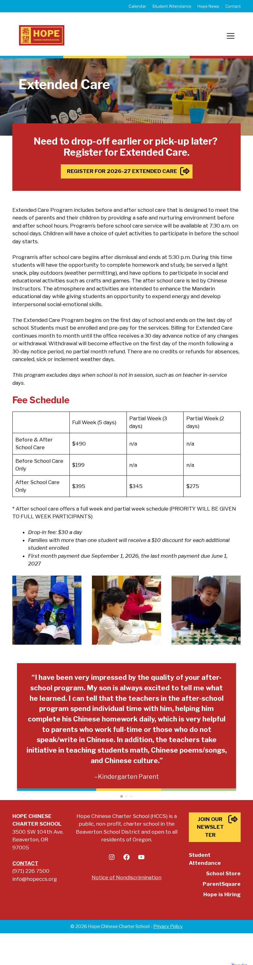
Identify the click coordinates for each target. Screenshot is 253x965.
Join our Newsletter (210, 827)
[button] (121, 796)
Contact (233, 6)
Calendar (137, 6)
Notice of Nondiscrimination (126, 877)
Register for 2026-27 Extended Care (122, 171)
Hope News (208, 6)
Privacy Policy (168, 926)
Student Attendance (171, 6)
